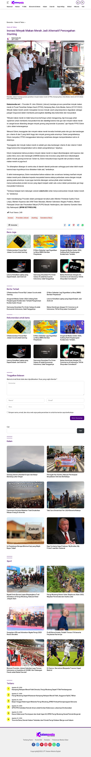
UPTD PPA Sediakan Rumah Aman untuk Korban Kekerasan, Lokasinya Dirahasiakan (42, 708)
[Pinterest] (42, 745)
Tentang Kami (28, 740)
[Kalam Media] (17, 2)
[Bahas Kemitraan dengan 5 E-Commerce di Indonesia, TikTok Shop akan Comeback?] (72, 266)
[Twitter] (37, 745)
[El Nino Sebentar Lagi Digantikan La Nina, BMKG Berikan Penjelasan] (46, 241)
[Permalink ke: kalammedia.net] (8, 39)
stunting (34, 218)
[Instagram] (46, 745)
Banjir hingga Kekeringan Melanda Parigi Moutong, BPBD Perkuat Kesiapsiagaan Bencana (44, 702)
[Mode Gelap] (78, 2)
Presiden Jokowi (22, 218)
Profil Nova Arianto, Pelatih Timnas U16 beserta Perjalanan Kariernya (64, 633)
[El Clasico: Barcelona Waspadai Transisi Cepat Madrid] (65, 652)
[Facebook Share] (64, 225)
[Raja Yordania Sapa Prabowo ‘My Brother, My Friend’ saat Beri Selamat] (65, 530)
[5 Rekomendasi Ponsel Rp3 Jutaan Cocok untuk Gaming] (19, 241)
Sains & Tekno (12, 27)
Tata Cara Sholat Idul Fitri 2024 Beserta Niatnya (64, 510)
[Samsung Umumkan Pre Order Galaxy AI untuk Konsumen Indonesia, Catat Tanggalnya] (46, 266)
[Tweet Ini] (69, 225)
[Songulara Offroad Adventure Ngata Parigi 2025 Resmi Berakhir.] (25, 617)
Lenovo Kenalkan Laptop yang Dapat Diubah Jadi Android (17, 276)
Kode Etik (38, 740)
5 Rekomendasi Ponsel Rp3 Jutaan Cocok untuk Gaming (17, 251)
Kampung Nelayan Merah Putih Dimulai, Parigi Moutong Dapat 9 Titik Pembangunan (42, 689)
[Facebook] (33, 745)
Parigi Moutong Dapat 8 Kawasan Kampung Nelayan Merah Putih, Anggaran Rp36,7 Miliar (44, 696)
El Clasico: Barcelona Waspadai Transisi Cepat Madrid (64, 669)
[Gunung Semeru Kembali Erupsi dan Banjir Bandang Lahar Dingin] (25, 459)
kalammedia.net (16, 38)
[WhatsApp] (54, 745)
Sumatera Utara (46, 218)
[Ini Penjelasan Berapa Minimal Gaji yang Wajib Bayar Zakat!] (25, 530)
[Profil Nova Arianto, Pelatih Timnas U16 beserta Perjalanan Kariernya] (65, 617)
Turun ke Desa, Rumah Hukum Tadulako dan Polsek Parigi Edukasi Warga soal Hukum (42, 720)
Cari (8, 427)
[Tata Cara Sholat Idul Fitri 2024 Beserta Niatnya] (65, 495)
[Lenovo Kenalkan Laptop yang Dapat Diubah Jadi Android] (19, 266)
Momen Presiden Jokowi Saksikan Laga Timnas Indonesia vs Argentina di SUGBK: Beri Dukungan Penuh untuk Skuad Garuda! (24, 670)
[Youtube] (50, 745)
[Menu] (8, 2)
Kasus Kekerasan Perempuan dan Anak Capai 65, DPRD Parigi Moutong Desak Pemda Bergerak (46, 714)
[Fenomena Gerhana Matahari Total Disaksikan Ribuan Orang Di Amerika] (25, 495)
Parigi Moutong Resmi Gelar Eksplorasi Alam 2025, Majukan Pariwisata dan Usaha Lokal (65, 595)
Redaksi (47, 740)
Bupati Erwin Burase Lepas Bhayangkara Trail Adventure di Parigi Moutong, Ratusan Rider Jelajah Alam (23, 596)
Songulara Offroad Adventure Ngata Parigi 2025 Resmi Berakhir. (24, 633)
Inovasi (10, 218)
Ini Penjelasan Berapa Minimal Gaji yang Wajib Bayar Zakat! (23, 547)
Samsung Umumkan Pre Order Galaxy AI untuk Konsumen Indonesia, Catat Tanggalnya (45, 277)
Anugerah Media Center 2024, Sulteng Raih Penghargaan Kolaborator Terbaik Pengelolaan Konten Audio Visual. (70, 252)
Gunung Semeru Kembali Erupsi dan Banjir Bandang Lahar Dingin (22, 476)
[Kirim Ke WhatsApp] (82, 225)
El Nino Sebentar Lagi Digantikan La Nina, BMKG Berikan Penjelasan (45, 252)
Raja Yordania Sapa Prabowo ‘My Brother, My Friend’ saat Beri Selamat (63, 547)
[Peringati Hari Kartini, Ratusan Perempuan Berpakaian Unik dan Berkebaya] (65, 459)
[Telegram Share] (78, 225)
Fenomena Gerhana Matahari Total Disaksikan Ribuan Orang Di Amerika (23, 511)
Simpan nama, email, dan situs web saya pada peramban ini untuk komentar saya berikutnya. (41, 412)
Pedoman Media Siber (60, 740)
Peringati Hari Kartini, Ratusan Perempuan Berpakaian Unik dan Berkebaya (62, 476)
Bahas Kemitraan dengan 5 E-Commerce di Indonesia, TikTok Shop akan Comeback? (71, 277)
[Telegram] (58, 745)
